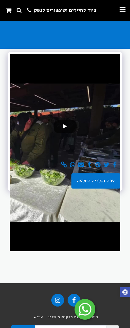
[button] (122, 10)
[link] (64, 165)
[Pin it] (98, 165)
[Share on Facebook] (115, 165)
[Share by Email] (81, 165)
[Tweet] (106, 165)
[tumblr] (89, 165)
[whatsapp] (72, 165)
